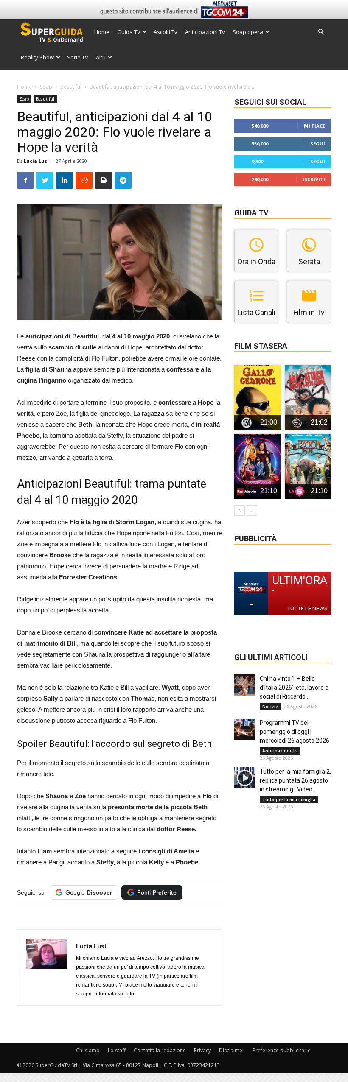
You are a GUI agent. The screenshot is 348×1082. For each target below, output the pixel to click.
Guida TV (128, 32)
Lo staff (117, 1050)
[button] (321, 32)
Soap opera (248, 32)
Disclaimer (231, 1050)
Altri (101, 57)
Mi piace (314, 126)
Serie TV (77, 57)
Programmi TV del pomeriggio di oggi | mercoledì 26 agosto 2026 (294, 731)
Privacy (202, 1050)
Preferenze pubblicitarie (282, 1050)
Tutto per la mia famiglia (288, 799)
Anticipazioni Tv (205, 32)
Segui (317, 143)
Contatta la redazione (160, 1050)
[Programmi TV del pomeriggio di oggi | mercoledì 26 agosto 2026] (244, 729)
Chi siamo (88, 1050)
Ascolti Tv (165, 32)
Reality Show (37, 57)
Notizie (270, 707)
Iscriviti (314, 179)
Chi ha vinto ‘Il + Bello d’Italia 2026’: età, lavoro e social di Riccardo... (294, 687)
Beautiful (70, 86)
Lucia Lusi (36, 161)
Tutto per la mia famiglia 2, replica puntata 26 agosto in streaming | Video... (295, 780)
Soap (46, 86)
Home (101, 32)
